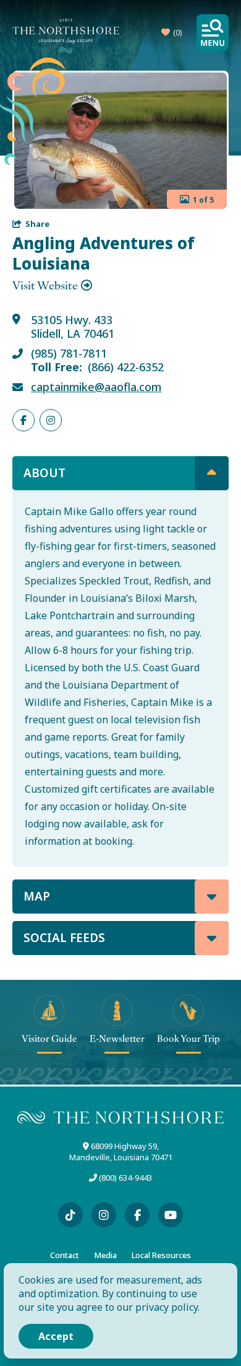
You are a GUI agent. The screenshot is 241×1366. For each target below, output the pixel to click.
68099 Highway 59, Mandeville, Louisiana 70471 (120, 1151)
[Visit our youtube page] (170, 1214)
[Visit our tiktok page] (70, 1214)
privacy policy (166, 1307)
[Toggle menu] (213, 32)
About (44, 473)
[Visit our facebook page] (137, 1214)
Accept (56, 1336)
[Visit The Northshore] (65, 36)
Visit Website (45, 285)
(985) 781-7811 (69, 354)
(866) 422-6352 (126, 367)
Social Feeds (64, 938)
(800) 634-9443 (125, 1177)
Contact (64, 1255)
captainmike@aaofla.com (96, 387)
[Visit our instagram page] (103, 1214)
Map (36, 896)
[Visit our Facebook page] (23, 420)
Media (105, 1255)
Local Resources (161, 1255)
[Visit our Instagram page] (51, 420)
